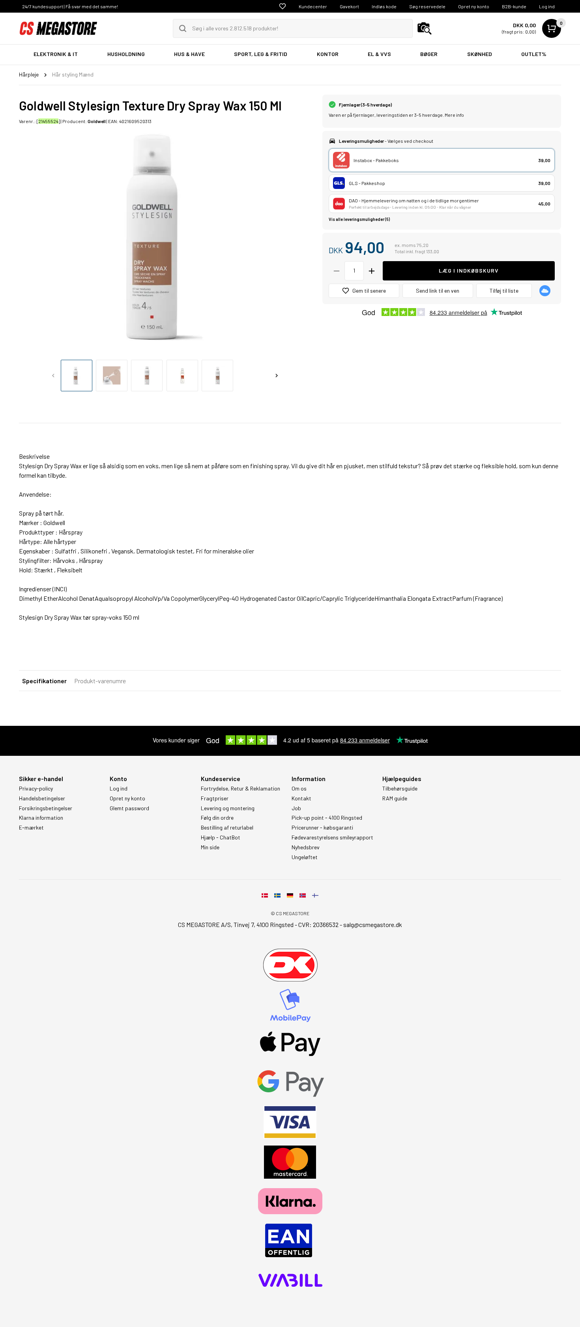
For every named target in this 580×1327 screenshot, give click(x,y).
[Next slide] (277, 375)
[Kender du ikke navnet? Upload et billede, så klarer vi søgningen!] (424, 28)
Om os (299, 788)
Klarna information (41, 818)
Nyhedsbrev (306, 847)
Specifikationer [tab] (44, 680)
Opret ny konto (473, 6)
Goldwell (97, 121)
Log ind (547, 6)
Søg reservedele (427, 6)
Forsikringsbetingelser (45, 808)
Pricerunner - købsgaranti (322, 827)
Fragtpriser (214, 798)
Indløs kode (384, 6)
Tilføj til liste (504, 290)
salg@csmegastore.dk (372, 924)
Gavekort (349, 6)
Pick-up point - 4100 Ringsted (327, 818)
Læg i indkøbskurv (469, 270)
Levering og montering (227, 808)
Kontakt (301, 798)
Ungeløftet (305, 857)
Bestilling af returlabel (227, 827)
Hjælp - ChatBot (220, 837)
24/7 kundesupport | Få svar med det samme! (70, 6)
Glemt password (129, 808)
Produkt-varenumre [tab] (100, 680)
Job (296, 808)
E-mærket (31, 827)
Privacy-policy (36, 788)
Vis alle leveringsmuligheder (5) (359, 219)
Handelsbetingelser (42, 798)
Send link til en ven (437, 290)
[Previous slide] (53, 375)
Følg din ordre (217, 818)
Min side (210, 847)
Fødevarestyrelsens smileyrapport (332, 837)
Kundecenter (313, 6)
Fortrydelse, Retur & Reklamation (240, 788)
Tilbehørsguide (399, 788)
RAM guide (394, 798)
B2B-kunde (514, 6)
